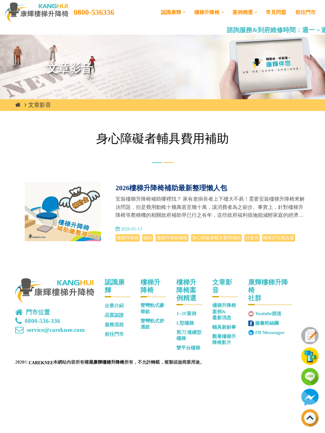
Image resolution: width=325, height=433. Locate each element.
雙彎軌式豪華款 (152, 308)
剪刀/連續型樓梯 (189, 335)
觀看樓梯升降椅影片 (224, 339)
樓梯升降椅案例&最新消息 (224, 311)
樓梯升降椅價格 (172, 238)
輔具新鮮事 (224, 327)
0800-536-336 (42, 321)
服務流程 (114, 324)
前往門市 (305, 12)
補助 (147, 238)
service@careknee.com (56, 330)
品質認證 (114, 315)
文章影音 (39, 105)
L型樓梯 (185, 323)
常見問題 (276, 12)
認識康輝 (171, 12)
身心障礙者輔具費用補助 (216, 238)
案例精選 (243, 12)
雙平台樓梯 (188, 347)
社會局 (252, 238)
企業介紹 (114, 305)
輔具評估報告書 (278, 238)
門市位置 (38, 312)
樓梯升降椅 (207, 12)
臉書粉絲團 (267, 323)
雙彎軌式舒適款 (152, 323)
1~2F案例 (186, 313)
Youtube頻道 (268, 313)
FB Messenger (270, 332)
